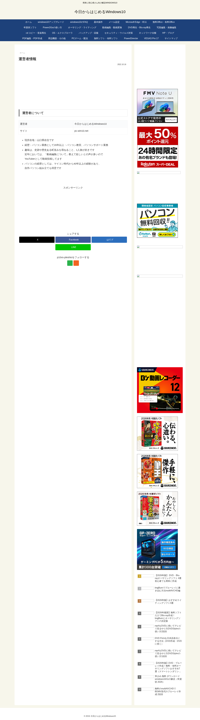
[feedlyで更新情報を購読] (70, 263)
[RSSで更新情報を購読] (76, 263)
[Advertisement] (73, 87)
